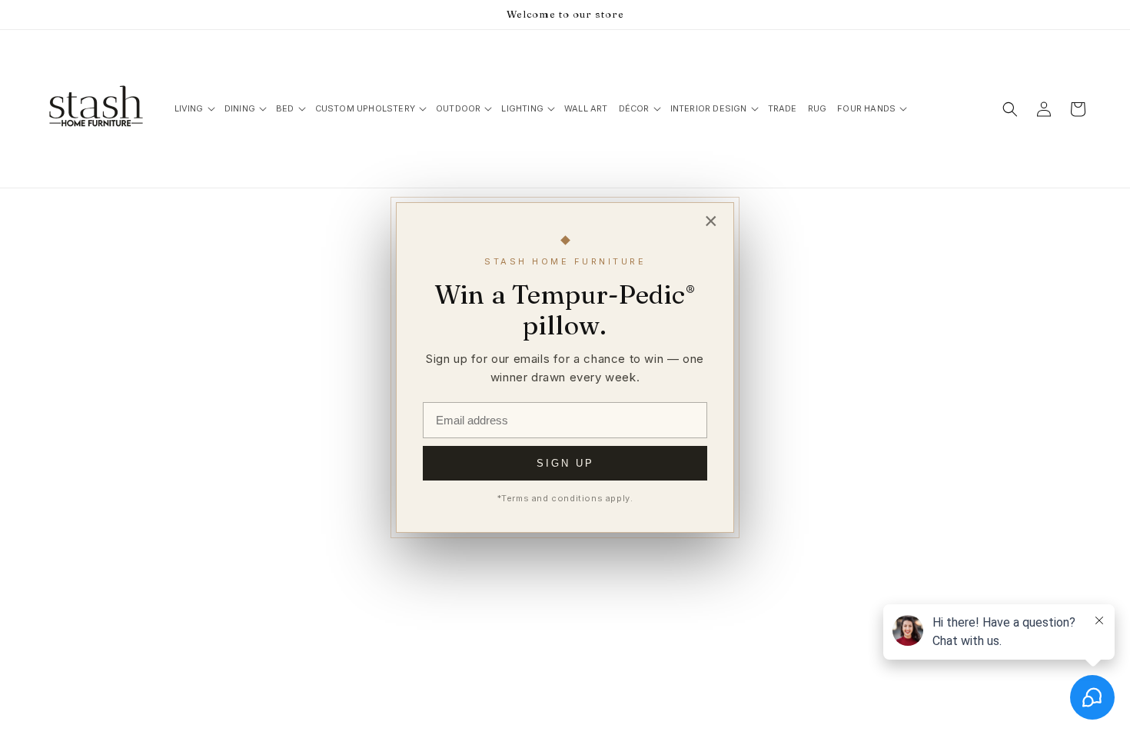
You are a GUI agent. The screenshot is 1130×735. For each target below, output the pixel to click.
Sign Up (565, 463)
